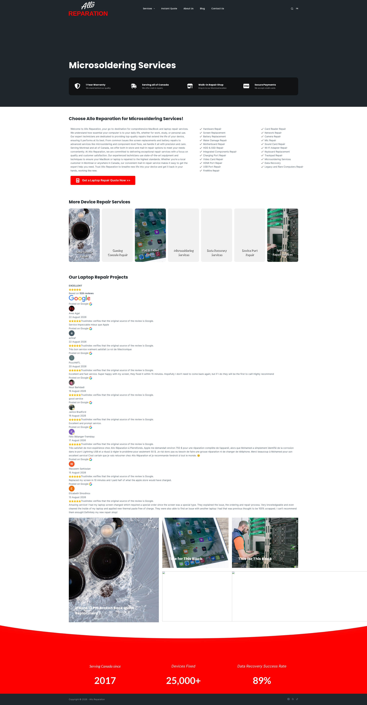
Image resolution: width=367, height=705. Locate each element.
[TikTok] (297, 699)
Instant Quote (169, 8)
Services (147, 8)
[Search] (292, 9)
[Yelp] (293, 699)
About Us (189, 8)
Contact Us (217, 8)
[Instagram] (288, 699)
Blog (202, 8)
